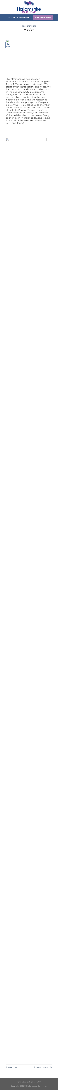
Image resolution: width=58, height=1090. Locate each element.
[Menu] (3, 7)
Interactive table (43, 1067)
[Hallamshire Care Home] (29, 7)
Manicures (11, 1067)
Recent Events (29, 26)
